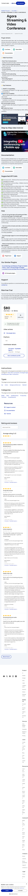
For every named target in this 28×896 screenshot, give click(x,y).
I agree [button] (7, 890)
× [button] (26, 883)
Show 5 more (6, 656)
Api (2, 385)
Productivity (23, 395)
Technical (3, 397)
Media (2, 395)
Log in (12, 3)
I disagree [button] (20, 890)
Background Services (15, 385)
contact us (4, 285)
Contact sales (5, 3)
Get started (20, 3)
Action (6, 385)
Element (24, 385)
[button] (14, 893)
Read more (22, 888)
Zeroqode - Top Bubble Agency (14, 349)
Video (7, 395)
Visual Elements (12, 397)
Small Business (14, 395)
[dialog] (14, 889)
